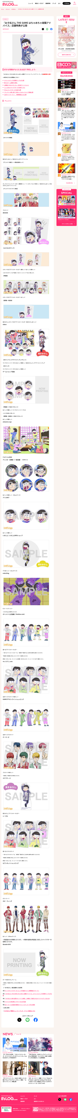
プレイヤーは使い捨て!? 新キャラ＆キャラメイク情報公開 (18, 92)
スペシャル (8, 9)
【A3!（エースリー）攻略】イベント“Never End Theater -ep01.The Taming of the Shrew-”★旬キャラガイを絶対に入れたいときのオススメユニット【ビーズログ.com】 (40, 1080)
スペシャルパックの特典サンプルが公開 (14, 80)
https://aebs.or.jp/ (60, 1110)
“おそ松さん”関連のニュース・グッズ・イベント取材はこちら (19, 1011)
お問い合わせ (15, 1108)
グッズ (54, 3)
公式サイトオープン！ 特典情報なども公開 (15, 94)
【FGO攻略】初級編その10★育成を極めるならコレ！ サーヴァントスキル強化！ (68, 178)
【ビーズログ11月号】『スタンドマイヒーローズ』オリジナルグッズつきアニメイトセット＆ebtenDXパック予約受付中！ (15, 1056)
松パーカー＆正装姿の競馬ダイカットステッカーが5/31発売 (20, 1004)
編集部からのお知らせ (39, 1101)
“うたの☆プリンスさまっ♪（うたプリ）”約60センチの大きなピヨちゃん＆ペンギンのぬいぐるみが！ (68, 158)
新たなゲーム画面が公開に (11, 83)
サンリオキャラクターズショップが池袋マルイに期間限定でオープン (22, 990)
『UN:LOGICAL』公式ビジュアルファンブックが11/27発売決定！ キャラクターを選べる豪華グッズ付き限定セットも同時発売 (40, 1056)
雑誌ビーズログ (39, 3)
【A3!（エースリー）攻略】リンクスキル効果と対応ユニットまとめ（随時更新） (68, 93)
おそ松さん (14, 9)
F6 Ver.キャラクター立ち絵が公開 (12, 90)
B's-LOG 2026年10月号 (66, 49)
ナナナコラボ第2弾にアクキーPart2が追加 (15, 1001)
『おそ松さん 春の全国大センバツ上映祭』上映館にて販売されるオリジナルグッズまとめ (27, 998)
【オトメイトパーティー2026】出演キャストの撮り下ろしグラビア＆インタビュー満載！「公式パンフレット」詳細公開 (14, 1079)
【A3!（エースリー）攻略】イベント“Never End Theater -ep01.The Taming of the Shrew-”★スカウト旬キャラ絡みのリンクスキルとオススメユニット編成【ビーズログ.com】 (68, 115)
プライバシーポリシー (25, 1108)
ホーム (2, 9)
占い (59, 3)
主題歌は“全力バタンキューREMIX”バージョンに (16, 85)
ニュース (30, 3)
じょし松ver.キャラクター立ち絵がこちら (14, 87)
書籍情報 (48, 3)
